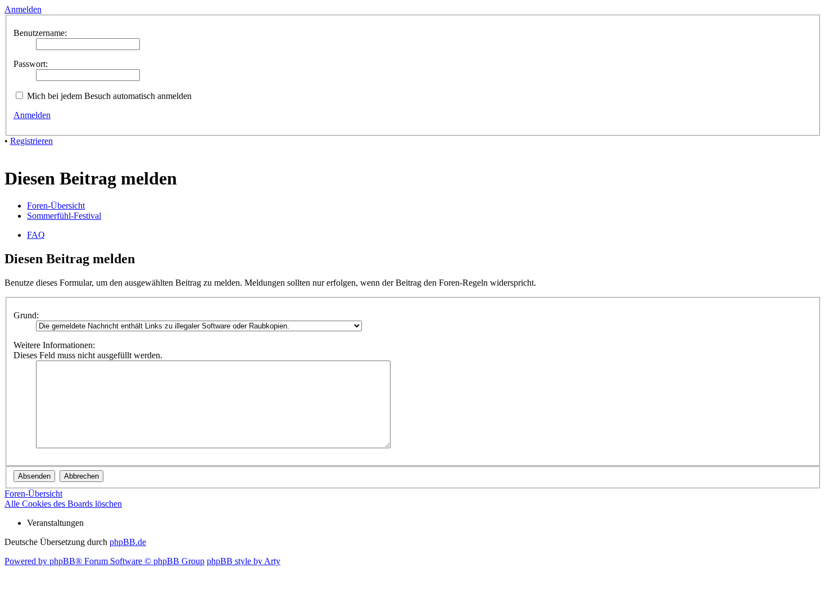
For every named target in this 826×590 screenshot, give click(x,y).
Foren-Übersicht (56, 205)
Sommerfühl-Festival (64, 215)
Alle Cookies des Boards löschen (63, 503)
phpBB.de (128, 542)
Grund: (26, 315)
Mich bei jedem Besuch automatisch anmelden (108, 96)
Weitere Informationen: (54, 345)
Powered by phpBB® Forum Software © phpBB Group (104, 561)
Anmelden (32, 115)
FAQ (36, 235)
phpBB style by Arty (243, 561)
